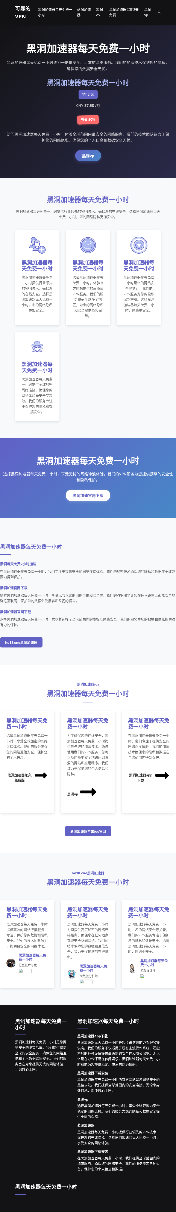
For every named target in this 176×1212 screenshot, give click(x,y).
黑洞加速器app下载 (140, 777)
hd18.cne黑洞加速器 (21, 642)
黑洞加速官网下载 (88, 496)
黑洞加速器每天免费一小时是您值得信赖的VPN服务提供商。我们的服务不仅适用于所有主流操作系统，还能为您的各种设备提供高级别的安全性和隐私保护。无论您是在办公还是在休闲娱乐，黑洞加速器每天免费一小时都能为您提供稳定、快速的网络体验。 (118, 1053)
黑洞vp (88, 156)
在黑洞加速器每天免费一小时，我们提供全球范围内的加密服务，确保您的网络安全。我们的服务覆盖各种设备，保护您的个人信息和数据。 (118, 1163)
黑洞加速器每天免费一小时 (41, 1024)
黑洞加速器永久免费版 (20, 777)
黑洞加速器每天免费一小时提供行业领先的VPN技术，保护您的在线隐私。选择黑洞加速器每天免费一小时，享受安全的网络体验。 (118, 1137)
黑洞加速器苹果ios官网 (88, 831)
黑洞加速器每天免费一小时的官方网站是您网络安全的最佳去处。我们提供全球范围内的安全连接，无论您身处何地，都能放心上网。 (118, 1085)
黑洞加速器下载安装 (92, 1073)
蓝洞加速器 (85, 1125)
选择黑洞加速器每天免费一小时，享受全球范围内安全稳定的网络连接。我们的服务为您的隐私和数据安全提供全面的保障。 (118, 1111)
